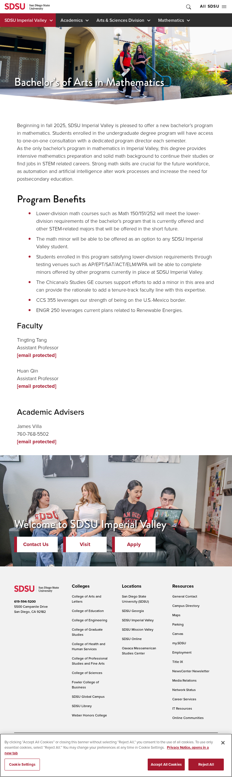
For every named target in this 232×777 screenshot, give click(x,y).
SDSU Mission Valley (137, 629)
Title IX (177, 661)
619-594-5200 (25, 601)
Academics (72, 20)
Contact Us (36, 544)
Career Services (184, 699)
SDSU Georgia (133, 610)
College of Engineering (89, 620)
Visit (85, 544)
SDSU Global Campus (88, 696)
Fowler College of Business (85, 685)
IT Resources (182, 708)
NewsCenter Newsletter (190, 671)
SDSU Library (82, 705)
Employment (182, 652)
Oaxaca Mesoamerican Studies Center (139, 651)
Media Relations (184, 680)
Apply (134, 544)
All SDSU (209, 6)
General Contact (184, 596)
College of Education (88, 610)
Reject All (206, 764)
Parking (178, 624)
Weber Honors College (89, 715)
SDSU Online (132, 638)
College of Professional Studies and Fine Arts (90, 661)
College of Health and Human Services (88, 646)
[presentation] (80, 586)
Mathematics (171, 20)
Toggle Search (188, 6)
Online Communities (188, 717)
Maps (176, 615)
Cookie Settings (22, 764)
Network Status (184, 689)
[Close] (223, 743)
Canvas (177, 633)
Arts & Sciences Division (120, 20)
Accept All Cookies (166, 764)
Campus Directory (185, 605)
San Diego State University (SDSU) (135, 599)
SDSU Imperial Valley (26, 20)
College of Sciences (87, 672)
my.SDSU (179, 643)
